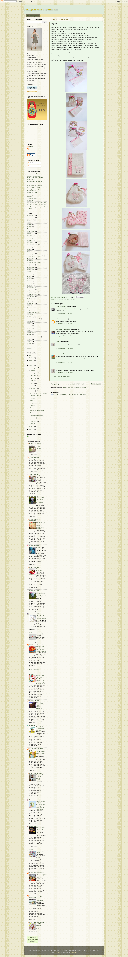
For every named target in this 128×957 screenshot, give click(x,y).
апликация (30, 218)
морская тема (31, 292)
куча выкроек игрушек (34, 185)
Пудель (32, 405)
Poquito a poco (34, 700)
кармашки (30, 260)
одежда (29, 301)
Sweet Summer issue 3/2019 (40, 752)
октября (34, 373)
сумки (29, 330)
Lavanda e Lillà (34, 614)
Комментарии (33, 166)
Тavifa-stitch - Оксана (64, 354)
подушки (29, 308)
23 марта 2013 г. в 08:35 (64, 313)
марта (33, 391)
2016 (31, 358)
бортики (29, 222)
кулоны (29, 278)
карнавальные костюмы (34, 263)
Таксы (32, 408)
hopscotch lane (34, 567)
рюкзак (29, 321)
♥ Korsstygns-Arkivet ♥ (37, 922)
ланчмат (29, 281)
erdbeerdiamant (34, 545)
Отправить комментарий (62, 376)
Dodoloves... (33, 496)
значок (29, 249)
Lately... (40, 476)
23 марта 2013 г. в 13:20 (64, 336)
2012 (31, 427)
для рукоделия (32, 245)
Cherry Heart (33, 474)
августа (34, 378)
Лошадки (32, 398)
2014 (31, 363)
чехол (29, 344)
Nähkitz (31, 674)
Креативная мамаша (36, 415)
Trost (38, 547)
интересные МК (32, 193)
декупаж (29, 236)
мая (32, 386)
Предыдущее (96, 384)
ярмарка (29, 348)
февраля (34, 421)
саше (28, 323)
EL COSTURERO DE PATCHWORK (34, 520)
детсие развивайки (33, 238)
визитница (30, 231)
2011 (31, 429)
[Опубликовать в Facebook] (81, 297)
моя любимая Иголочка (34, 174)
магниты (29, 285)
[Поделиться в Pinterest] (83, 297)
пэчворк (29, 317)
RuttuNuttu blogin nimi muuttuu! (40, 728)
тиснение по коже (33, 337)
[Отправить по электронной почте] (76, 297)
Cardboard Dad (34, 457)
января (33, 423)
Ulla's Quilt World (35, 773)
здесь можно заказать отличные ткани (34, 182)
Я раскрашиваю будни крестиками (36, 896)
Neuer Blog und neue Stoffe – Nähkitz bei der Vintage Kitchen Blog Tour (37, 680)
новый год (30, 296)
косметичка (30, 269)
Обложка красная (35, 395)
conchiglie (40, 634)
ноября (33, 370)
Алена (57, 341)
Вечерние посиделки (35, 800)
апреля (33, 388)
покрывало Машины (36, 403)
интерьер (30, 254)
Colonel (58, 952)
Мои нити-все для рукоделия (36, 202)
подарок (29, 305)
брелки (29, 224)
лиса (28, 283)
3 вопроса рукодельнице (38, 393)
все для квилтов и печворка (36, 205)
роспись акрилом (32, 319)
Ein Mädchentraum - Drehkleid (40, 594)
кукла (29, 274)
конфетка (30, 265)
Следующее (56, 384)
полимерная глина (33, 312)
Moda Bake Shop (34, 670)
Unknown (58, 319)
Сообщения (33, 163)
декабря (34, 368)
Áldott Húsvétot (39, 447)
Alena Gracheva (61, 306)
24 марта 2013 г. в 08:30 (64, 372)
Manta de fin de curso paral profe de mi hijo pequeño (40, 525)
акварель (30, 215)
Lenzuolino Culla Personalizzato (41, 618)
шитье (29, 346)
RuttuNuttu (32, 725)
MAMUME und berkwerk (36, 645)
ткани (29, 339)
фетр (28, 341)
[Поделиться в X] (79, 297)
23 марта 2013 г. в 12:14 (64, 323)
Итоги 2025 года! (40, 851)
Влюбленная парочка (37, 413)
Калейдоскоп (33, 826)
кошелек (66, 300)
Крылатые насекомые (37, 410)
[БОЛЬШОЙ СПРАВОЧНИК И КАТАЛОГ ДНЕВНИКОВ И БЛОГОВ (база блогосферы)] (27, 436)
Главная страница (33, 16)
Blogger (73, 952)
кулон (29, 276)
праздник (30, 314)
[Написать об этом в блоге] (77, 297)
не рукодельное (32, 294)
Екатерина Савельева (63, 329)
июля (32, 380)
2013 (31, 365)
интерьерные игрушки (34, 256)
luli (30, 632)
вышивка (60, 300)
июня (32, 383)
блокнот (29, 220)
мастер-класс (31, 287)
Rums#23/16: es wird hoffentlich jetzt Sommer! (41, 649)
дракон (29, 247)
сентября (34, 375)
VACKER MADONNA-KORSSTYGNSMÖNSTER (41, 926)
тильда (29, 335)
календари (30, 258)
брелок (29, 227)
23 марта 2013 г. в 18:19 (64, 348)
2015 (31, 360)
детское (29, 240)
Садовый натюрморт (40, 899)
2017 (31, 355)
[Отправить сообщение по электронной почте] (72, 297)
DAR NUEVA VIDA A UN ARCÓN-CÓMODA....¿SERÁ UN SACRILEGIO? (40, 706)
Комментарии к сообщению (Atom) (74, 388)
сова (28, 328)
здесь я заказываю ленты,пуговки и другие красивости (35, 177)
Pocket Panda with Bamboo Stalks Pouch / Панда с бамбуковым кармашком (40, 805)
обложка (73, 300)
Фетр (31, 400)
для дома (30, 242)
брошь (29, 229)
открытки (30, 303)
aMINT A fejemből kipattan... (35, 444)
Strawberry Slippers (40, 569)
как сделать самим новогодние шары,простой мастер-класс (35, 189)
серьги (29, 326)
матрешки (30, 290)
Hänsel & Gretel (34, 591)
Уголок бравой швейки (36, 873)
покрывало (30, 310)
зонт (28, 251)
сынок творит (31, 332)
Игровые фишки (35, 418)
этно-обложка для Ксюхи (40, 828)
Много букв (33, 459)
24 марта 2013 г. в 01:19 (64, 362)
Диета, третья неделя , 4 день (41, 876)
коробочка (30, 267)
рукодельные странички (41, 9)
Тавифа (31, 849)
